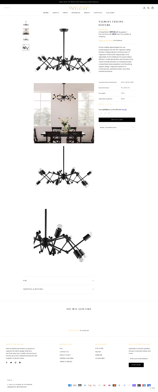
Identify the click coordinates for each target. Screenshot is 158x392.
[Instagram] (15, 362)
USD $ (7, 8)
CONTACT (98, 13)
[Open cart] (152, 8)
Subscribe (136, 365)
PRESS (87, 13)
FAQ (25, 281)
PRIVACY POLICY (65, 355)
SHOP (65, 13)
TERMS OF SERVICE (66, 362)
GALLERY (110, 13)
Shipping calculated (106, 40)
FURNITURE (98, 355)
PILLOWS (98, 352)
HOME (46, 13)
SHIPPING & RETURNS (33, 289)
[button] (117, 32)
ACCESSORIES (100, 358)
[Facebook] (105, 104)
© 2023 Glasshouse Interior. (20, 384)
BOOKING (76, 13)
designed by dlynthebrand (16, 387)
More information (108, 127)
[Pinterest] (110, 104)
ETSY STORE (99, 348)
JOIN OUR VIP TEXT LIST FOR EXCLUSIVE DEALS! (79, 2)
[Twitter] (108, 104)
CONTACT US (64, 352)
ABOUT (56, 13)
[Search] (148, 8)
